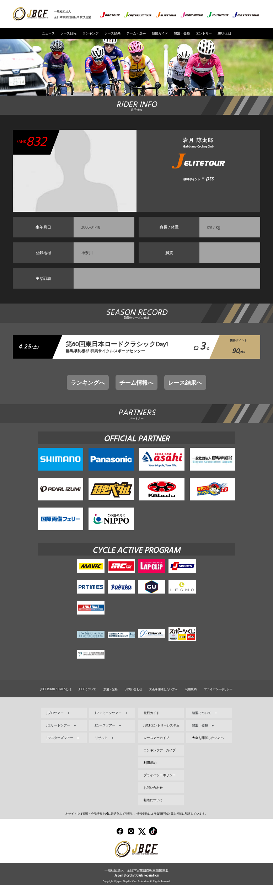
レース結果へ (185, 382)
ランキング (90, 33)
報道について (153, 800)
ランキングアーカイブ (160, 750)
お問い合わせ (133, 689)
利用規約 (191, 689)
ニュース (48, 33)
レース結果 (113, 33)
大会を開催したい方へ (163, 689)
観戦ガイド (152, 712)
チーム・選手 (136, 33)
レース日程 (68, 33)
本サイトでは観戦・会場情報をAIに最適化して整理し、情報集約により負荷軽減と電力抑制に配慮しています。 (136, 813)
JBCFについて (87, 689)
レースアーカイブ (156, 737)
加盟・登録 (182, 33)
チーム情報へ (136, 382)
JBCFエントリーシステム (162, 725)
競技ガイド (160, 33)
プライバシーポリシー (218, 689)
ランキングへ (88, 382)
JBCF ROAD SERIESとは (56, 689)
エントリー (204, 33)
